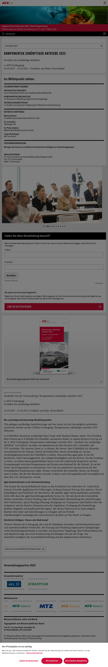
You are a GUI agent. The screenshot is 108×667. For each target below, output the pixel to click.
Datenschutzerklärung (34, 653)
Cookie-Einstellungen (28, 661)
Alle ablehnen (52, 661)
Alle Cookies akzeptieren (76, 661)
